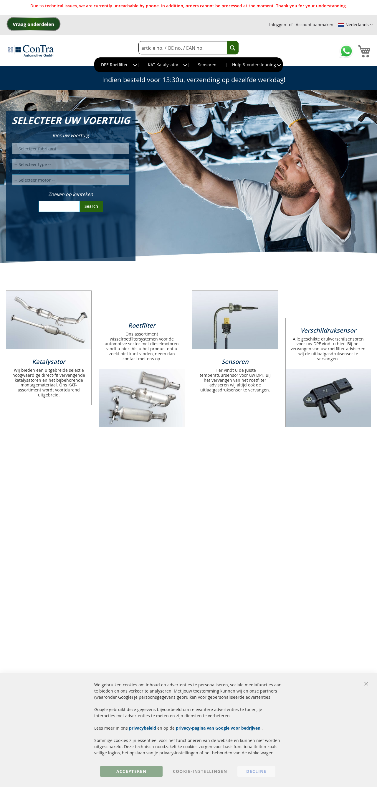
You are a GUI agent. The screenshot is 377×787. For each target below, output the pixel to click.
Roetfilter (142, 325)
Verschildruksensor (328, 330)
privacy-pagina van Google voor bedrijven (219, 728)
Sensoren (235, 362)
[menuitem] (116, 64)
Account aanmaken (314, 24)
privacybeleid (143, 728)
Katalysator (48, 362)
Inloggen (277, 24)
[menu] (188, 64)
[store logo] (31, 50)
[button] (355, 24)
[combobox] (188, 47)
